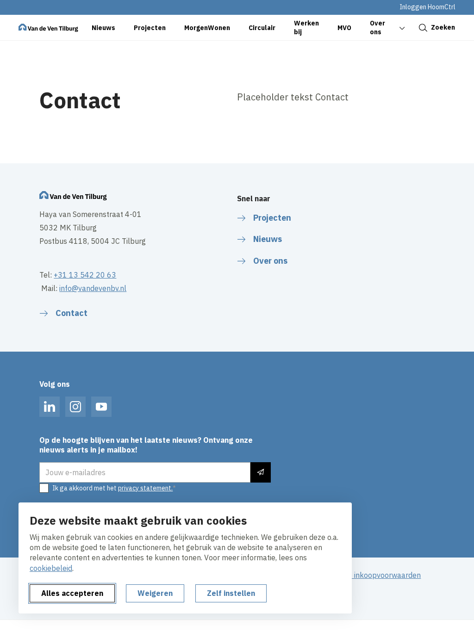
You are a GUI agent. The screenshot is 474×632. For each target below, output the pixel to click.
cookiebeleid (51, 568)
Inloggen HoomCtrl (427, 7)
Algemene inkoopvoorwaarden (369, 575)
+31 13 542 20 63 (85, 274)
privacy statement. (145, 488)
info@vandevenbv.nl (92, 288)
